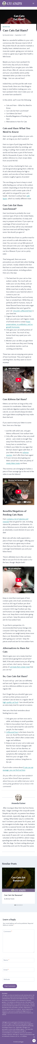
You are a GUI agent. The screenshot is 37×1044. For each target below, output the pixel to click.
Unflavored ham (12, 732)
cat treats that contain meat (20, 667)
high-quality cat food (10, 702)
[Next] (31, 885)
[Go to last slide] (5, 885)
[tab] (16, 905)
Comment (8, 931)
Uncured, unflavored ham (22, 311)
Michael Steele (10, 899)
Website (7, 979)
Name (6, 960)
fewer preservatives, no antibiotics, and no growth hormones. (19, 324)
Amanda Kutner (8, 35)
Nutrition (6, 27)
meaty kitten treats (13, 463)
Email (6, 970)
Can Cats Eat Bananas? (13, 895)
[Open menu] (33, 3)
